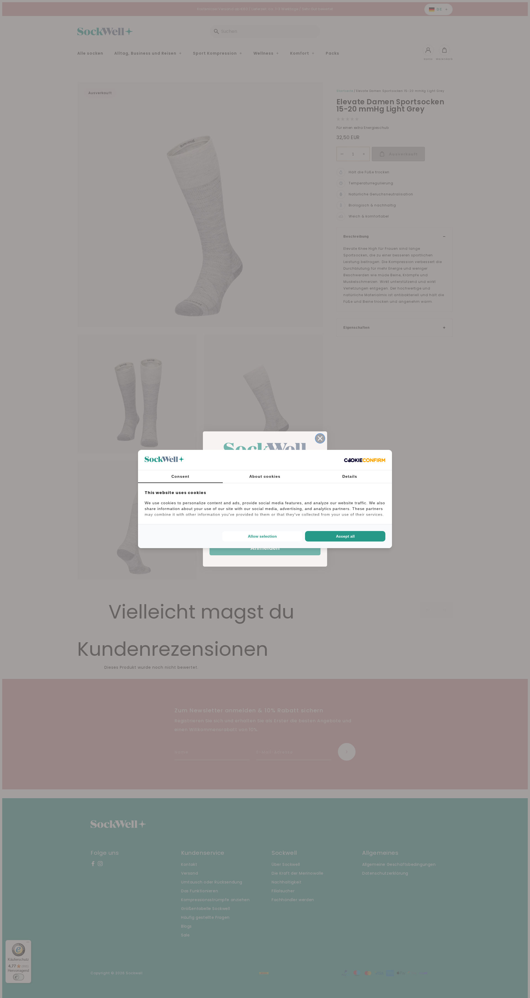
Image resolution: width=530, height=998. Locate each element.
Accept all (345, 536)
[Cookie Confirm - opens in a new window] (364, 460)
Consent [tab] (180, 476)
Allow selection (262, 536)
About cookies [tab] (264, 476)
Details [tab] (349, 476)
